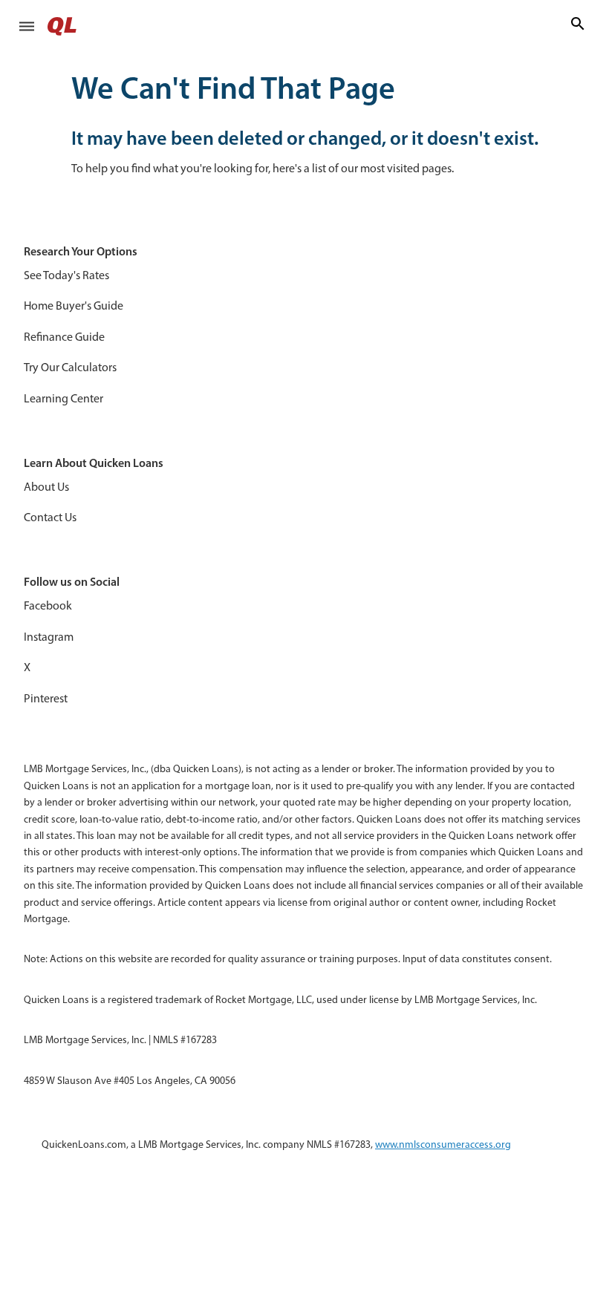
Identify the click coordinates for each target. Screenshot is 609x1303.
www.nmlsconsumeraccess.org (443, 1144)
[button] (27, 26)
